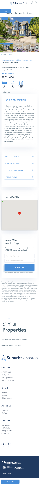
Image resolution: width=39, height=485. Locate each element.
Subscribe (19, 267)
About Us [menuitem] (5, 410)
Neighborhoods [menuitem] (7, 398)
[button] (19, 213)
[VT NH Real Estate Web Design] (19, 462)
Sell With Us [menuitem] (6, 428)
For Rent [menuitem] (4, 395)
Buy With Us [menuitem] (6, 425)
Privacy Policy (6, 473)
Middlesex (18, 60)
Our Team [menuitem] (5, 413)
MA (13, 60)
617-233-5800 (6, 372)
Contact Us (5, 375)
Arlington (25, 60)
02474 (31, 60)
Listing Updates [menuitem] (7, 431)
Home (3, 60)
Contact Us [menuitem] (5, 433)
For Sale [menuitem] (4, 393)
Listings (8, 60)
